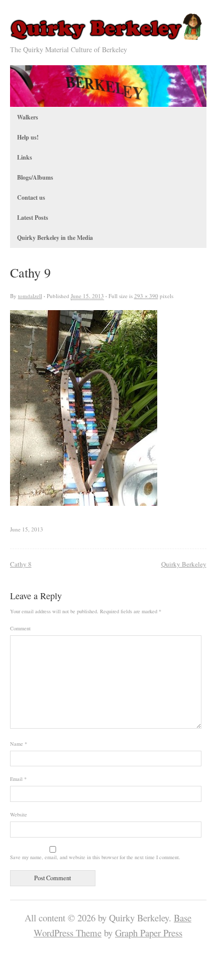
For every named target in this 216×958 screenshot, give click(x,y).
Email (18, 778)
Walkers (27, 117)
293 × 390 (146, 296)
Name (18, 743)
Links (24, 157)
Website (18, 814)
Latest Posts (32, 217)
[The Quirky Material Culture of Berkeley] (108, 37)
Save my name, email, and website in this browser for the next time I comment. (95, 857)
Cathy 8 (21, 564)
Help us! (28, 137)
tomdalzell (30, 296)
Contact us (31, 197)
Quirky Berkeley (183, 564)
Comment (20, 628)
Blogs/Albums (35, 177)
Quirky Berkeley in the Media (55, 237)
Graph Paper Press (148, 932)
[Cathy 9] (83, 502)
